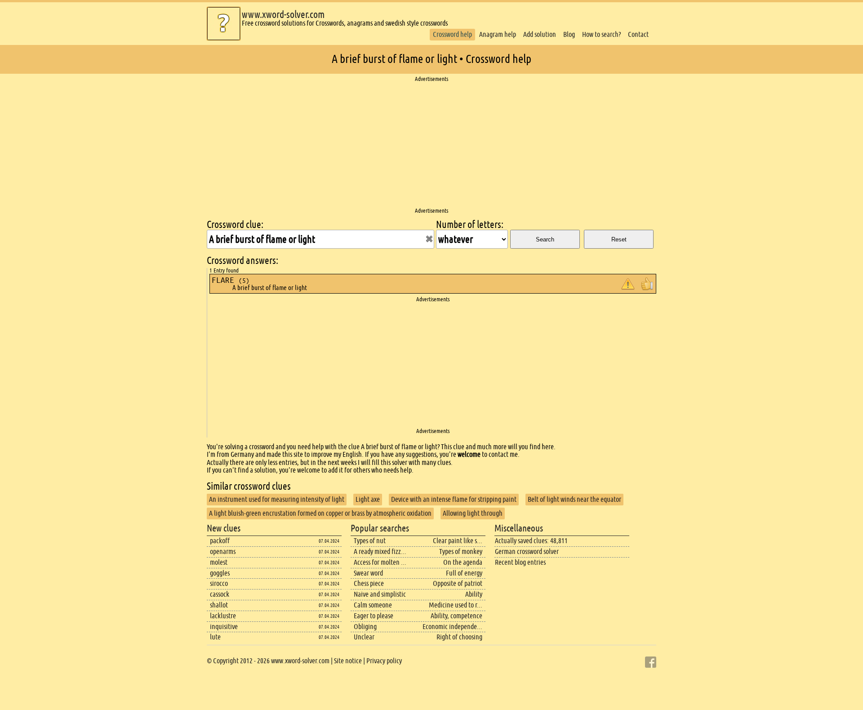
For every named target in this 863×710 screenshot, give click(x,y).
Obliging (365, 626)
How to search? (601, 34)
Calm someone (373, 605)
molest (218, 562)
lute (215, 637)
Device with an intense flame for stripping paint (453, 499)
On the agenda (462, 562)
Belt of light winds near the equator (574, 499)
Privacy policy (384, 660)
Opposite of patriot (457, 583)
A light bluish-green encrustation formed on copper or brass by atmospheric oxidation (320, 513)
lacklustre (223, 616)
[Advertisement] (431, 145)
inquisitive (224, 626)
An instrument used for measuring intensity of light (276, 499)
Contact (638, 34)
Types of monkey (460, 551)
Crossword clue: (235, 224)
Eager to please (373, 616)
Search (545, 239)
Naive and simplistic (380, 594)
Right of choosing (459, 637)
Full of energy (464, 573)
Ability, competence (456, 616)
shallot (219, 605)
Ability (473, 594)
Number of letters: (469, 224)
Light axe (368, 499)
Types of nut (370, 540)
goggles (220, 573)
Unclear (364, 637)
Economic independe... (452, 626)
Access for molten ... (380, 562)
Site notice (348, 660)
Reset (619, 239)
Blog (569, 34)
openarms (223, 551)
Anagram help (497, 34)
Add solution (539, 34)
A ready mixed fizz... (380, 551)
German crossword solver (527, 551)
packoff (220, 540)
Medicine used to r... (455, 605)
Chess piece (369, 583)
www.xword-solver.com (283, 14)
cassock (219, 594)
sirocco (219, 583)
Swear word (368, 573)
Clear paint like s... (457, 540)
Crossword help (452, 34)
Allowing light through (473, 513)
